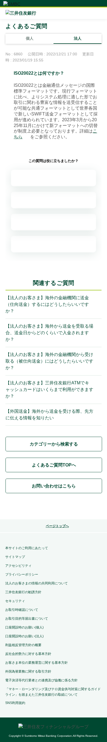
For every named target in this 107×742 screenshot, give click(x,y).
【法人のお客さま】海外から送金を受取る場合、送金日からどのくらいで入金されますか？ (49, 333)
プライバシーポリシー (21, 574)
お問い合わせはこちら (54, 486)
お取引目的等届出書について (26, 618)
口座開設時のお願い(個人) (24, 627)
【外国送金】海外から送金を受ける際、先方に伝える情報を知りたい (49, 414)
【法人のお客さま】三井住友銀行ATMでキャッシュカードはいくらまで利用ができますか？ (49, 389)
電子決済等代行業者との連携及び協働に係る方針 (41, 680)
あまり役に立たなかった (53, 222)
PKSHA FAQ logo (53, 507)
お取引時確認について (21, 610)
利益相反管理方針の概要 (23, 645)
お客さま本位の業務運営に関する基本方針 (36, 663)
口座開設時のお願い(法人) (24, 636)
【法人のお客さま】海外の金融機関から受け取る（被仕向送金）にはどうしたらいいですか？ (49, 361)
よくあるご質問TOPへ (54, 465)
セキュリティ (15, 601)
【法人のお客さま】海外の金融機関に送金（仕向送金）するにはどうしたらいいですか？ (47, 304)
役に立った (53, 200)
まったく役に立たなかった (53, 244)
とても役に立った (53, 178)
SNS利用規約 (15, 703)
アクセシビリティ (18, 566)
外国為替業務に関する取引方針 (28, 671)
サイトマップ (15, 557)
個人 (29, 38)
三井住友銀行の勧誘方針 (23, 592)
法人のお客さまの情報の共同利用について (36, 583)
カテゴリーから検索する (54, 444)
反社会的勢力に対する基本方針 (28, 654)
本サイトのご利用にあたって (26, 548)
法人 (77, 38)
